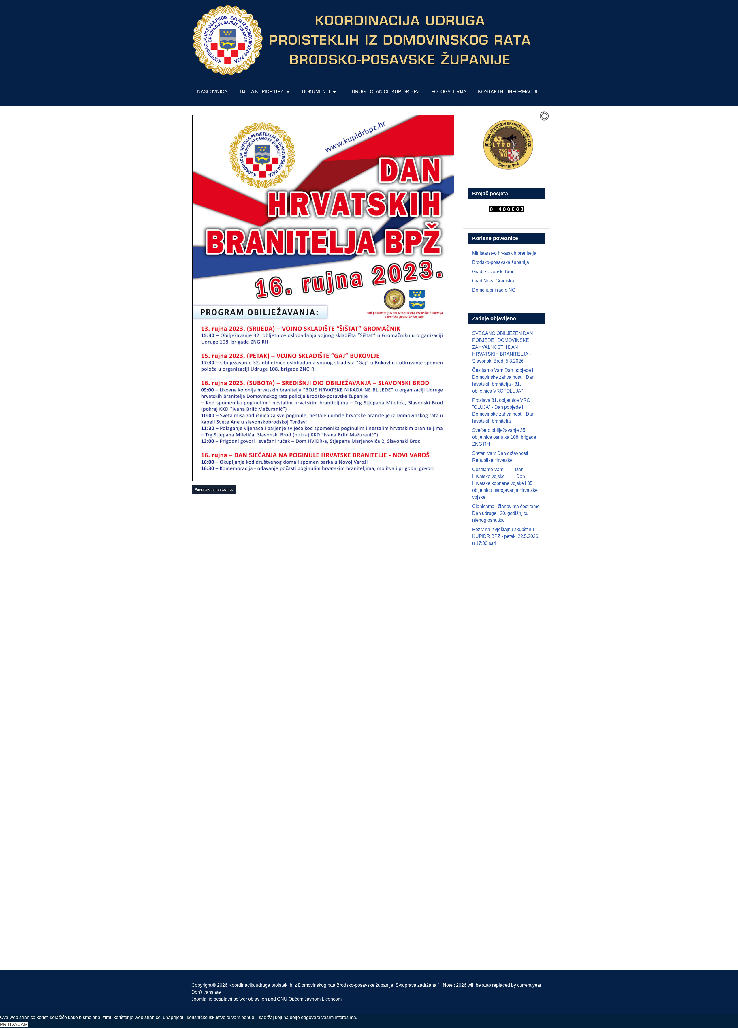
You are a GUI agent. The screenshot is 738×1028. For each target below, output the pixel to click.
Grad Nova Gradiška (493, 280)
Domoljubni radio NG (493, 290)
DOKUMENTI (316, 91)
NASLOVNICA (212, 91)
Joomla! (199, 999)
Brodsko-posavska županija (500, 262)
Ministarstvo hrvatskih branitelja (504, 253)
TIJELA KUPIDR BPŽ (261, 91)
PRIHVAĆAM (14, 1024)
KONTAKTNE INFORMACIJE (508, 91)
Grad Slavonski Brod (493, 271)
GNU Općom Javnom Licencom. (310, 999)
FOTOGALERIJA (448, 91)
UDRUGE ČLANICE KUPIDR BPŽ (384, 91)
